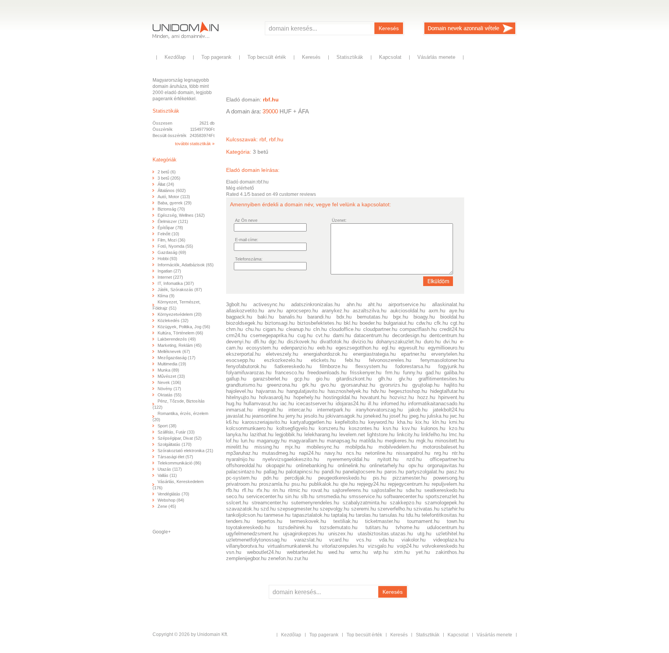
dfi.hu (260, 341)
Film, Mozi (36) (171, 240)
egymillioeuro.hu (446, 348)
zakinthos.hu (450, 552)
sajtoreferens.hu (350, 490)
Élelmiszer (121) (173, 221)
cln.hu (320, 329)
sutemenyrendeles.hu (315, 503)
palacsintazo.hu (243, 472)
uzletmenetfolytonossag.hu (256, 540)
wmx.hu (359, 552)
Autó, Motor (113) (174, 196)
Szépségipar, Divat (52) (180, 438)
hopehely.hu (306, 397)
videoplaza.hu (448, 540)
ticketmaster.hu (382, 521)
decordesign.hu (409, 335)
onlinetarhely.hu (386, 465)
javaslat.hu (238, 416)
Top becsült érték (266, 57)
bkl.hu (350, 323)
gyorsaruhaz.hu (358, 385)
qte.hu (348, 484)
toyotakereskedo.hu (248, 527)
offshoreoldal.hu (244, 465)
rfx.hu (263, 490)
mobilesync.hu (323, 447)
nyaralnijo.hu (240, 459)
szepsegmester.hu (297, 509)
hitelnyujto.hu (241, 397)
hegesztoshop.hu (408, 391)
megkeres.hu (399, 441)
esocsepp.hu (240, 360)
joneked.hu (376, 416)
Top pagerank (216, 57)
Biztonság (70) (171, 209)
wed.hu (336, 552)
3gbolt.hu (236, 304)
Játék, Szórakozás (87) (180, 289)
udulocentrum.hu (445, 527)
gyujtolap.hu (425, 385)
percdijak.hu (298, 478)
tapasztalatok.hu (310, 515)
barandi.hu (319, 317)
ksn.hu (390, 428)
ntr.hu (458, 453)
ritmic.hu (297, 490)
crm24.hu (236, 335)
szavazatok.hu (242, 509)
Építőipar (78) (170, 227)
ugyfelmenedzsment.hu (252, 533)
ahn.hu (354, 304)
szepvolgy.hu (334, 509)
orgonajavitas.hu (445, 465)
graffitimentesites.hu (441, 379)
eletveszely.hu (282, 354)
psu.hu (299, 484)
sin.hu (291, 496)
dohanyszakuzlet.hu (398, 341)
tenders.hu (238, 521)
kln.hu (439, 422)
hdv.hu (378, 391)
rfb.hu (232, 490)
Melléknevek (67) (174, 351)
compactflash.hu (418, 329)
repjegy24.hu (371, 484)
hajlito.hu (454, 385)
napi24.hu (310, 453)
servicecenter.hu (264, 496)
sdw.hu (413, 490)
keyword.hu (381, 422)
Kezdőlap (175, 57)
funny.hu (412, 372)
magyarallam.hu (306, 441)
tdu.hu (413, 515)
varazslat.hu (308, 540)
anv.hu (275, 311)
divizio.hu (362, 341)
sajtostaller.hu (386, 490)
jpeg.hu (417, 416)
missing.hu (266, 447)
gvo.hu (328, 385)
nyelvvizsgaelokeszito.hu (290, 459)
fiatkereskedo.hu (293, 366)
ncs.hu (353, 453)
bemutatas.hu (372, 317)
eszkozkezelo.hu (283, 360)
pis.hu (379, 478)
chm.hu (234, 329)
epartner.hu (413, 354)
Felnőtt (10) (168, 233)
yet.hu (423, 552)
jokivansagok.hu (344, 416)
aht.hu (375, 304)
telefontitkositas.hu (443, 515)
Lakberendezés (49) (177, 339)
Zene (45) (167, 506)
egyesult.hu (411, 348)
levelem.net (352, 434)
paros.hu (394, 472)
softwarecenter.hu (403, 496)
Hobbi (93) (167, 258)
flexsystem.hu (371, 366)
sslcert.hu (237, 503)
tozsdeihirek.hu (295, 527)
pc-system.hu (241, 478)
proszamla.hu (274, 484)
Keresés (389, 28)
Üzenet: (339, 220)
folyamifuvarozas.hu (248, 372)
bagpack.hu (239, 317)
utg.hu (424, 533)
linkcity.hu (408, 434)
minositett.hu (449, 441)
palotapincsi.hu (302, 472)
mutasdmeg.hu (278, 453)
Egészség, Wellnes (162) (181, 215)
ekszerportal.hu (243, 354)
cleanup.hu (298, 329)
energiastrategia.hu (374, 354)
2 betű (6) (167, 172)
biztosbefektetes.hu (319, 323)
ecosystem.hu (262, 348)
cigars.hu (273, 329)
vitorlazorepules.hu (343, 546)
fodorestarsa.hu (412, 366)
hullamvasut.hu (261, 403)
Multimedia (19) (172, 364)
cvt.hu (322, 335)
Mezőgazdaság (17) (177, 357)
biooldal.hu (452, 317)
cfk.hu (441, 323)
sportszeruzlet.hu (444, 496)
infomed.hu (393, 403)
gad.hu (433, 372)
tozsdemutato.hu (338, 527)
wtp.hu (381, 552)
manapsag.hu (342, 441)
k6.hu (232, 422)
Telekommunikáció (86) (179, 463)
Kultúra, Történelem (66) (180, 333)
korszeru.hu (332, 428)
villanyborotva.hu (245, 546)
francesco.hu (289, 372)
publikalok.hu (323, 484)
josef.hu (398, 416)
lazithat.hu (261, 434)
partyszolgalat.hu (425, 472)
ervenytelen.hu (447, 354)
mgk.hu (424, 441)
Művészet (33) (171, 376)
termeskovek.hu (308, 521)
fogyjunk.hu (451, 366)
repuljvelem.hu (448, 484)
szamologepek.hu (444, 503)
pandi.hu (331, 472)
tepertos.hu (269, 521)
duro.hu (432, 341)
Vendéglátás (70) (173, 494)
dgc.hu (276, 341)
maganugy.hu (271, 441)
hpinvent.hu (451, 397)
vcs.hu (363, 540)
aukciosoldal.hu (407, 311)
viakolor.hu (413, 540)
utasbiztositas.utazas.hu (385, 533)
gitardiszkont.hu (354, 379)
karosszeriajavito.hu (264, 422)
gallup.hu (236, 379)
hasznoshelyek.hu (348, 391)
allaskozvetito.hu (245, 311)
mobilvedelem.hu (398, 447)
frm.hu (392, 372)
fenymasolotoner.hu (442, 360)
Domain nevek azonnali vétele (469, 28)
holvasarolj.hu (274, 397)
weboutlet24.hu (264, 552)
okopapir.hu (279, 465)
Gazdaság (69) (172, 252)
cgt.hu (457, 323)
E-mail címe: (246, 239)
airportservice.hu (406, 304)
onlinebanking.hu (314, 465)
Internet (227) (170, 277)
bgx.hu (400, 317)
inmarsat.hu (239, 410)
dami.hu (342, 335)
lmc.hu (456, 434)
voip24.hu (408, 546)
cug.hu (304, 335)
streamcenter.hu (270, 503)
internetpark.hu (333, 410)
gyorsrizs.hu (393, 385)
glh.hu (385, 379)
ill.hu (373, 403)
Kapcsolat (390, 57)
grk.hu (309, 385)
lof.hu (232, 441)
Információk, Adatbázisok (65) (186, 264)
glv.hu (405, 379)
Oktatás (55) (170, 394)
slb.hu (307, 496)
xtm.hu (402, 552)
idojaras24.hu (350, 403)
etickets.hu (323, 360)
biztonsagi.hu (280, 323)
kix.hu (422, 422)
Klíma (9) (166, 295)
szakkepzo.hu (405, 503)
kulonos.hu (433, 428)
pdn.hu (270, 478)
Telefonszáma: (248, 259)
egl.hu (388, 348)
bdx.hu (344, 317)
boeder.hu (370, 323)
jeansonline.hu (268, 416)
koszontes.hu (364, 428)
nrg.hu (441, 453)
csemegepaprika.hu (272, 335)
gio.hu (322, 379)
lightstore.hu (381, 434)
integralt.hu (270, 410)
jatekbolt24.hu (448, 410)
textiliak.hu (345, 521)
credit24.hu (451, 329)
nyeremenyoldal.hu (348, 459)
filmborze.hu (333, 366)
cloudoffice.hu (346, 329)
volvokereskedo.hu (443, 546)
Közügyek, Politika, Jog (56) (184, 326)
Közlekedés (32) (173, 320)
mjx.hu (292, 447)
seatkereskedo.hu (444, 490)
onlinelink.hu (351, 465)
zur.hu (301, 558)
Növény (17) (169, 388)
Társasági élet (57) (175, 456)
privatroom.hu (241, 484)
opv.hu (415, 465)
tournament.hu (423, 521)
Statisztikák (349, 57)
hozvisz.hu (401, 397)
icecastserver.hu (314, 403)
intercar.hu (300, 410)
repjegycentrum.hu (408, 484)
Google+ (162, 532)
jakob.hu (417, 410)
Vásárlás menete (436, 57)
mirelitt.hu (237, 447)
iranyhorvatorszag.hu (379, 410)
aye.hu (456, 311)
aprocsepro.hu (302, 311)
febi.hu (352, 360)
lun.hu (247, 441)
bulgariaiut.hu (398, 323)
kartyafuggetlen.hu (310, 422)
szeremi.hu (363, 509)
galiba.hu (454, 372)
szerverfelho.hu (394, 509)
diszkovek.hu (302, 341)
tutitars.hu (376, 527)
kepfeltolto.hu (350, 422)
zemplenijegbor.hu (246, 558)
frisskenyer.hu (365, 372)
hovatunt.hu (373, 397)
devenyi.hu (238, 341)
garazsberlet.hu (270, 379)
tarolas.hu (367, 515)
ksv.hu (409, 428)
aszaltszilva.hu (369, 311)
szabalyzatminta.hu (364, 503)
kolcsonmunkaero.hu (249, 428)
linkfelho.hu (434, 434)
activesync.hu (269, 304)
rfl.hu (247, 490)
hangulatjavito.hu (305, 391)
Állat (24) (166, 184)
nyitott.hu (387, 459)
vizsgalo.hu (380, 546)
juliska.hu (437, 416)
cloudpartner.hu (380, 329)
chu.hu (253, 329)
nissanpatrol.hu (413, 453)
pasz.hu (455, 472)
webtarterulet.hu (304, 552)
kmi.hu (456, 422)
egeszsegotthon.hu (357, 348)
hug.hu (233, 403)
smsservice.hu (365, 496)
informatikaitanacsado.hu (436, 403)
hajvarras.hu (269, 391)
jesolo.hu (314, 416)
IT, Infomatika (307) (176, 283)
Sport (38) (167, 425)
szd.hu (268, 509)
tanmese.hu (277, 515)
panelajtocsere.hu (362, 472)
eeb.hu (324, 348)
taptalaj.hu (342, 515)
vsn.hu (233, 552)
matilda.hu (371, 441)
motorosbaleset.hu (443, 447)
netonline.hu (378, 453)
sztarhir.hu (452, 509)
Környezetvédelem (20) (180, 314)
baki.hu (265, 317)
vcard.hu (338, 540)
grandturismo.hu (244, 385)
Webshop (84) (171, 500)
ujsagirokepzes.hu (303, 533)
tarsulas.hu (391, 515)
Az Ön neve (246, 220)
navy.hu (333, 453)
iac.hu (287, 403)
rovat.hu (320, 490)
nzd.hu (414, 459)
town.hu (455, 521)
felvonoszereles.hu (390, 360)
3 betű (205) (169, 178)
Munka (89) (168, 370)
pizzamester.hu (410, 478)
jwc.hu (457, 416)
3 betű (260, 152)
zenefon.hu (280, 558)
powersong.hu (448, 478)
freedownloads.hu (327, 372)
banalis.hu (290, 317)
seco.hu (235, 496)
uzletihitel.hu (450, 533)
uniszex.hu (340, 533)
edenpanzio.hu (297, 348)
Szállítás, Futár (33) (176, 432)
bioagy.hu (424, 317)
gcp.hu (301, 379)
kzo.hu (456, 428)
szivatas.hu (426, 509)
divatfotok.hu (334, 341)
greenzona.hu (282, 385)
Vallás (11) (167, 475)
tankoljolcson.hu (244, 515)
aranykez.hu (335, 311)
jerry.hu (294, 416)
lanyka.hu (237, 434)
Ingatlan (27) (169, 271)
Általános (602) (172, 190)
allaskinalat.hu (448, 304)
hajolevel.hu (239, 391)
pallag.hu (274, 472)
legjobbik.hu (288, 434)
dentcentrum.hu (446, 335)
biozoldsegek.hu (244, 323)
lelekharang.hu (320, 434)
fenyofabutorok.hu (246, 366)
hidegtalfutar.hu (447, 391)
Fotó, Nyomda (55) (175, 246)
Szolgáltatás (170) (175, 444)
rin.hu (279, 490)
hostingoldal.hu (340, 397)
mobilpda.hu (358, 447)
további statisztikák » (194, 143)
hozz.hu (426, 397)
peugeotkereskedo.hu (342, 478)
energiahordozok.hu (325, 354)
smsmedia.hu (331, 496)
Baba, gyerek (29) (175, 203)
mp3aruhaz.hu (242, 453)
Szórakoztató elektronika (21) (185, 450)
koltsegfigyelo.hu (295, 428)
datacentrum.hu (371, 335)
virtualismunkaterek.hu (293, 546)
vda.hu (386, 540)
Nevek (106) (169, 382)
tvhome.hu (407, 527)
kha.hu (404, 422)
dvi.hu (450, 341)
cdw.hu (424, 323)
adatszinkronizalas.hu (315, 304)
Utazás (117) (170, 469)
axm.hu (437, 311)
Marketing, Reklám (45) (180, 345)
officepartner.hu (447, 459)
